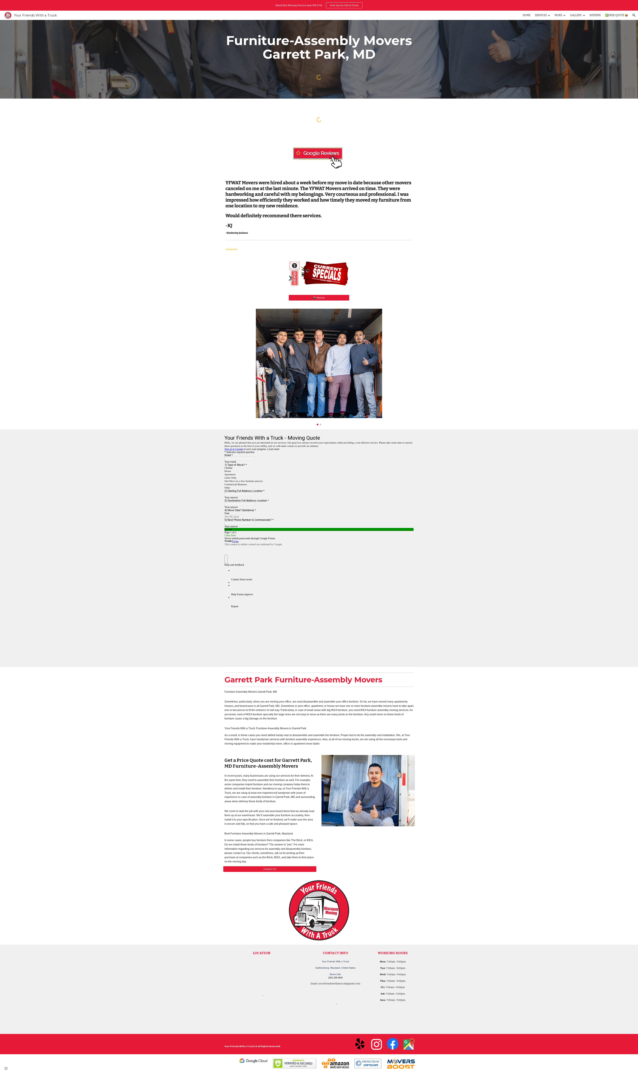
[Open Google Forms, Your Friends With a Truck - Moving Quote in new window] (408, 437)
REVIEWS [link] (595, 15)
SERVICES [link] (541, 15)
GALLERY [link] (576, 15)
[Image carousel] (319, 367)
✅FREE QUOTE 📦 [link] (616, 15)
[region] (319, 5)
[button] (634, 15)
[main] (319, 47)
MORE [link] (558, 15)
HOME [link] (527, 15)
